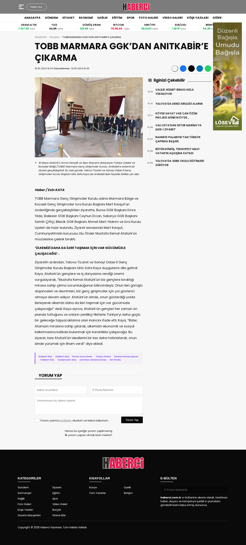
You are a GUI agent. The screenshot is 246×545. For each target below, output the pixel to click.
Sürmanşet (25, 493)
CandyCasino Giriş (66, 359)
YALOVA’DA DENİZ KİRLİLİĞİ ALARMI (179, 104)
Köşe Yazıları (25, 510)
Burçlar (56, 510)
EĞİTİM (117, 18)
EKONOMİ (86, 18)
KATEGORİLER (29, 478)
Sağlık (21, 498)
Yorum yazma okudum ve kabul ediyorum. (74, 420)
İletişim (128, 493)
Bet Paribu (115, 359)
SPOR (131, 18)
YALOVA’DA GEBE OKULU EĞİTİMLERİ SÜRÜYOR (179, 163)
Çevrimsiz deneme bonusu (93, 359)
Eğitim (56, 493)
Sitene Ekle (59, 515)
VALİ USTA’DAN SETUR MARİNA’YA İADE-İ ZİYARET (178, 127)
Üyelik (127, 487)
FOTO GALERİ (148, 18)
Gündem (54, 37)
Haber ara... (37, 6)
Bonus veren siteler (82, 356)
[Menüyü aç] (22, 6)
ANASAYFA (32, 18)
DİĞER (217, 18)
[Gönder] (224, 490)
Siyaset (56, 487)
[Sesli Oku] (175, 68)
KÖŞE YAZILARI (198, 18)
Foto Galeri (24, 504)
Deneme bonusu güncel (126, 356)
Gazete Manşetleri (29, 515)
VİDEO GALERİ (172, 18)
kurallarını (65, 420)
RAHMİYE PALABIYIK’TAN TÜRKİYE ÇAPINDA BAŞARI (177, 139)
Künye (93, 487)
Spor (55, 498)
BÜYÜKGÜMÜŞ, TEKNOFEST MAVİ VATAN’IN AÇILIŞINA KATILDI (177, 151)
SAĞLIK (102, 18)
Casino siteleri (103, 356)
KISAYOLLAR (99, 478)
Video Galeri (59, 504)
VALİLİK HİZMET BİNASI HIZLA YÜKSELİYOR (174, 92)
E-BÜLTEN (168, 478)
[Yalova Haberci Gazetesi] (136, 7)
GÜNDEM (51, 18)
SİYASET (68, 18)
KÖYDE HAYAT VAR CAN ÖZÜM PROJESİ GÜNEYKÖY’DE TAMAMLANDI (176, 116)
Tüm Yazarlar (97, 493)
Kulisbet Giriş (45, 356)
